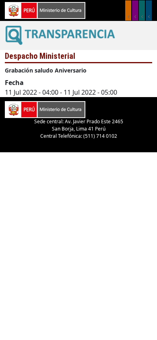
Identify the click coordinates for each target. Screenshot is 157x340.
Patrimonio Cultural (128, 10)
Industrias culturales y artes (135, 10)
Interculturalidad (142, 10)
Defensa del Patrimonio (149, 10)
